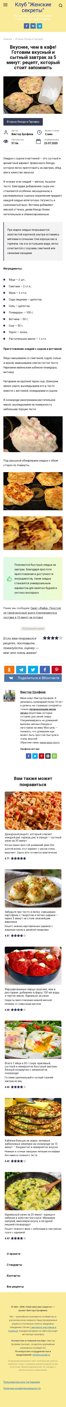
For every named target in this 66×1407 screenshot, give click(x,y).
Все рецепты (15, 1286)
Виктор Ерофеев (33, 692)
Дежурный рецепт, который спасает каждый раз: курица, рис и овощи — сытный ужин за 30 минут (33, 837)
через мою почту (50, 742)
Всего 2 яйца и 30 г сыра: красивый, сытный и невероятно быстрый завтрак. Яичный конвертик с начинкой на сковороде (31, 1068)
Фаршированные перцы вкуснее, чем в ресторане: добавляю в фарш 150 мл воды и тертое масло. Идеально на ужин (32, 992)
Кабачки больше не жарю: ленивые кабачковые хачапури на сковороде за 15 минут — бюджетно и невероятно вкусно (31, 1144)
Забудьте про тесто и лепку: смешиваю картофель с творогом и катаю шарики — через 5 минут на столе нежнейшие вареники (31, 916)
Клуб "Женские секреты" (33, 7)
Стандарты (14, 1264)
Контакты (13, 1275)
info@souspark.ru (41, 1355)
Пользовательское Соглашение (21, 1382)
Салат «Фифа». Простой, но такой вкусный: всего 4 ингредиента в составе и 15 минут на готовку (32, 613)
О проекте (13, 1253)
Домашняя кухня (34, 628)
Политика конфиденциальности (22, 1388)
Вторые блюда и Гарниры (23, 121)
